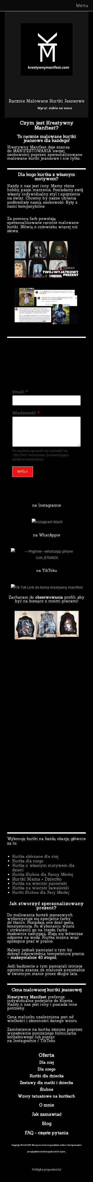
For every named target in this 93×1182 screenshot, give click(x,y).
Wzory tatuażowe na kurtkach (46, 1096)
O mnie (46, 1105)
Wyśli (22, 471)
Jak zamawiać (47, 1114)
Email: (20, 392)
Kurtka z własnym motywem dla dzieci (43, 867)
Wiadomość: (26, 413)
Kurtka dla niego (28, 861)
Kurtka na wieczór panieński (39, 883)
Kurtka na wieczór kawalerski (40, 888)
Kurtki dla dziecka (47, 1076)
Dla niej (46, 1062)
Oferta (46, 1055)
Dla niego (47, 1069)
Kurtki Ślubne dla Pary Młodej (40, 892)
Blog (46, 1123)
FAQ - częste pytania (46, 1133)
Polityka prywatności (46, 1169)
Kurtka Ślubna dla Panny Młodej (42, 874)
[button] (10, 259)
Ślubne (46, 1089)
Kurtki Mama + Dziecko (37, 879)
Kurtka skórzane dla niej (35, 856)
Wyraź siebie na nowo (54, 108)
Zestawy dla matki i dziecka (46, 1082)
